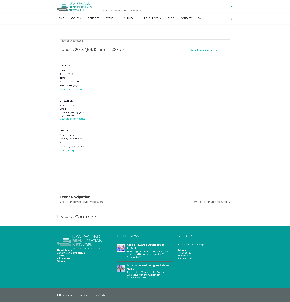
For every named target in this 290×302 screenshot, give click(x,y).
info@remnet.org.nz (195, 244)
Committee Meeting (71, 89)
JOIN (200, 18)
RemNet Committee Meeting (209, 201)
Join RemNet (64, 258)
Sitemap (61, 261)
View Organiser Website (72, 118)
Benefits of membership (71, 253)
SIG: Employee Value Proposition (83, 201)
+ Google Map (67, 150)
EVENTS (110, 18)
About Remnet (65, 250)
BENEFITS (93, 18)
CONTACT (186, 18)
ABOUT (74, 18)
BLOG (171, 18)
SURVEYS (129, 18)
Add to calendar (204, 50)
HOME (60, 18)
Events (60, 255)
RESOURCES (151, 18)
